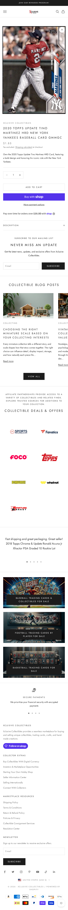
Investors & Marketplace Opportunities (21, 766)
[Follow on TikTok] (45, 871)
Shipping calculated (23, 147)
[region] (34, 698)
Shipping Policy (10, 802)
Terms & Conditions (12, 807)
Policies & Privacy (11, 818)
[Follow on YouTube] (37, 871)
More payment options (34, 204)
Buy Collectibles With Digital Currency (21, 761)
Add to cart (34, 187)
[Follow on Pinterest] (29, 871)
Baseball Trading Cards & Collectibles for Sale (34, 600)
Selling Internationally (13, 782)
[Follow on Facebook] (4, 871)
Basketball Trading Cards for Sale (34, 669)
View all (34, 376)
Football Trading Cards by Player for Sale (34, 634)
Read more (8, 361)
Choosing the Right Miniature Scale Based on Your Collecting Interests (26, 334)
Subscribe (53, 266)
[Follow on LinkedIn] (54, 871)
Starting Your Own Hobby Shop (18, 772)
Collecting (10, 323)
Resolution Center (11, 828)
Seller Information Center (14, 777)
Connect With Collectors (14, 787)
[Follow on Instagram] (21, 871)
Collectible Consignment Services (19, 823)
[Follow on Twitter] (13, 871)
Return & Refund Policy (14, 812)
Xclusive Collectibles (17, 123)
